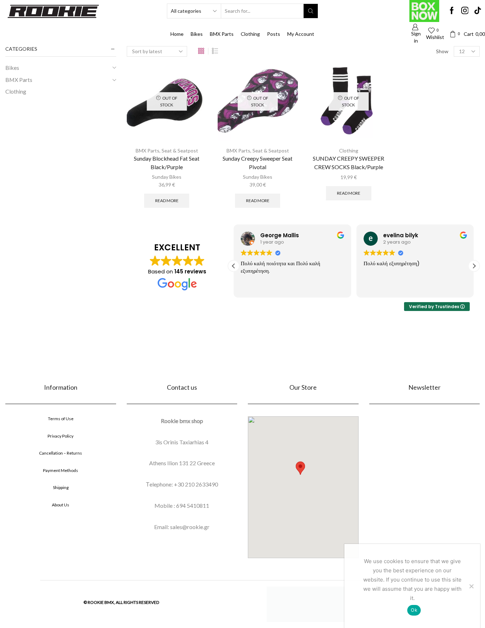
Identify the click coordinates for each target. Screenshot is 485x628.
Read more (167, 200)
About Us (60, 504)
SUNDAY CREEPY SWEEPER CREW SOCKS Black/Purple (348, 162)
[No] (471, 586)
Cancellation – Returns (60, 453)
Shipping (61, 487)
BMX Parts (222, 34)
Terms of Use (60, 418)
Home (177, 34)
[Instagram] (465, 11)
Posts (273, 34)
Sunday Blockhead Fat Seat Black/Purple (167, 162)
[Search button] (311, 11)
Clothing (250, 34)
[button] (474, 266)
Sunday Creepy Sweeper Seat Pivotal (258, 162)
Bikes (197, 34)
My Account (300, 34)
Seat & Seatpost (180, 151)
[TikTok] (477, 11)
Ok (414, 610)
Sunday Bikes (166, 177)
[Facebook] (452, 11)
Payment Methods (60, 470)
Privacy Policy (60, 436)
